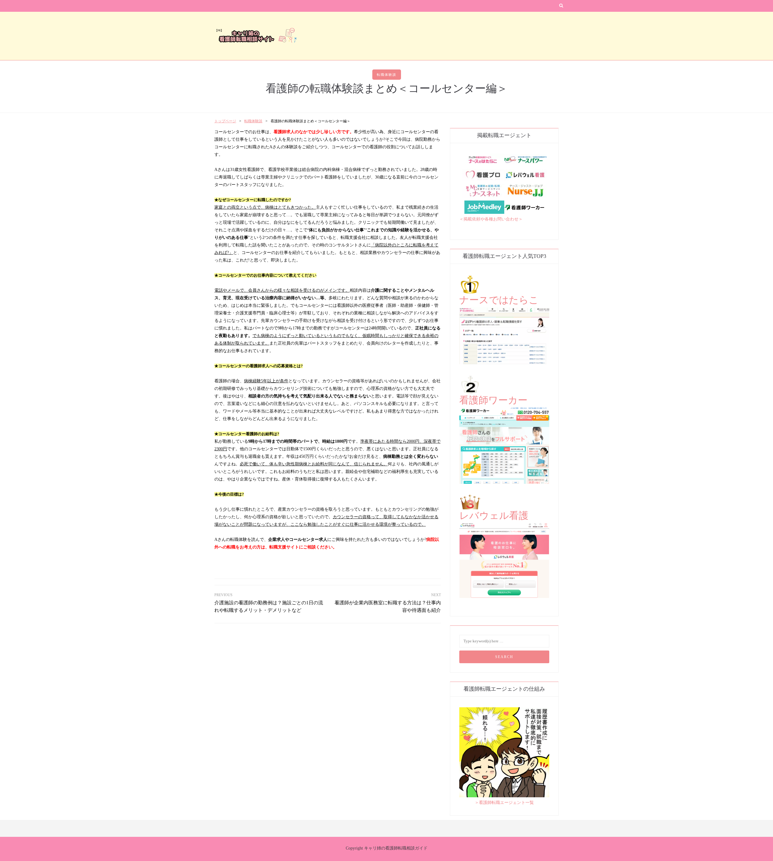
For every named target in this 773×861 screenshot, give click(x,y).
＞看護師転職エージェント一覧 (504, 802)
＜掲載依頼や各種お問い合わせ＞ (491, 219)
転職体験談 (386, 74)
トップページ (225, 121)
